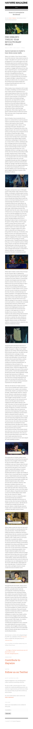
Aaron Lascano (17, 47)
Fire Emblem (10, 643)
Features (14, 18)
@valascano (24, 636)
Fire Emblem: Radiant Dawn (19, 643)
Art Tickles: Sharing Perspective (11, 653)
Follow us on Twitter (16, 672)
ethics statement (9, 697)
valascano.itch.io (8, 640)
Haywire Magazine (16, 2)
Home (10, 18)
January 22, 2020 (8, 47)
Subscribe (8, 713)
